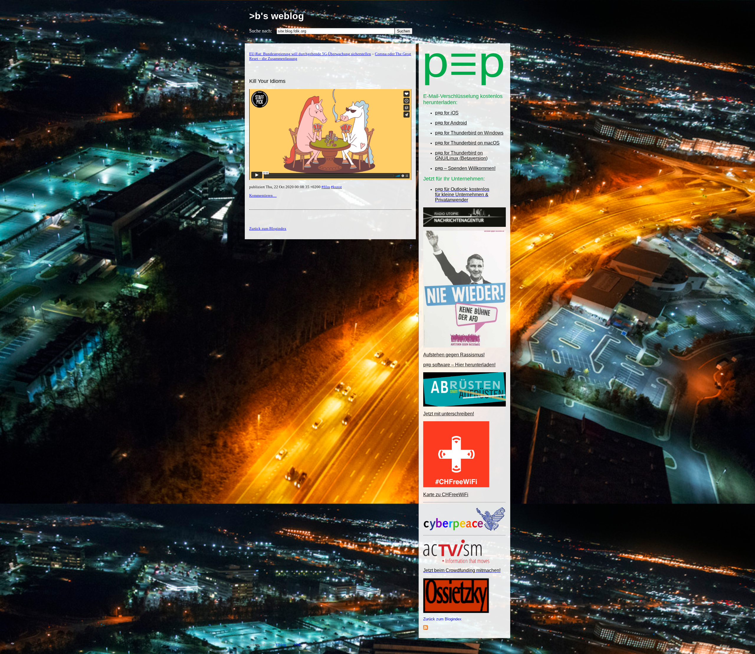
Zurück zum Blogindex (442, 619)
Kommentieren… (263, 195)
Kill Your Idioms (267, 81)
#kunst (336, 187)
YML (298, 644)
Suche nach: (260, 30)
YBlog (280, 644)
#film (325, 187)
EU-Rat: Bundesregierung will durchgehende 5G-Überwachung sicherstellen (310, 54)
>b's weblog (276, 16)
